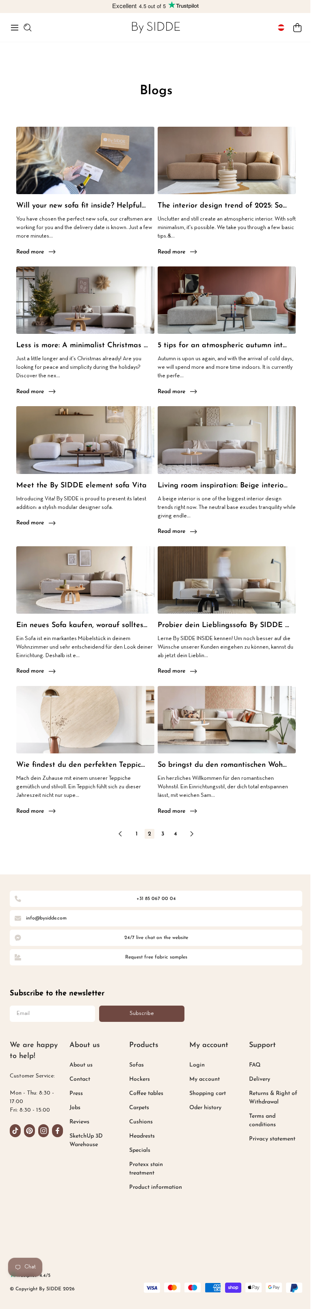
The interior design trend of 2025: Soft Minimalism (223, 206)
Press (76, 1093)
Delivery (259, 1079)
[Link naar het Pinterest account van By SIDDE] (29, 1130)
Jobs (74, 1108)
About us (81, 1065)
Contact (79, 1079)
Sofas (136, 1065)
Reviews (79, 1122)
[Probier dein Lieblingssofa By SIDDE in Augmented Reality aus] (227, 580)
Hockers (139, 1079)
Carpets (139, 1108)
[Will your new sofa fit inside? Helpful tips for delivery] (85, 160)
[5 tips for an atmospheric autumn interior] (227, 300)
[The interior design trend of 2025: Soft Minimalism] (227, 160)
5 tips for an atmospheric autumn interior (223, 345)
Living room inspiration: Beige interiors (223, 485)
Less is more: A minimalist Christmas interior (82, 345)
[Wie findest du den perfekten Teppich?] (85, 719)
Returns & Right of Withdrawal (273, 1097)
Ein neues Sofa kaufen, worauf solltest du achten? (82, 625)
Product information (155, 1187)
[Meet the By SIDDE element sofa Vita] (85, 440)
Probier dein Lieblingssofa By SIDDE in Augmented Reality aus (223, 625)
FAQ (254, 1065)
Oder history (205, 1108)
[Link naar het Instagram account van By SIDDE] (43, 1130)
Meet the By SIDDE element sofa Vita (81, 485)
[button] (15, 27)
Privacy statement (272, 1139)
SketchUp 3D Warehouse (86, 1140)
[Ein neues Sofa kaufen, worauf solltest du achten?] (85, 580)
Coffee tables (146, 1093)
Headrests (142, 1136)
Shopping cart (207, 1093)
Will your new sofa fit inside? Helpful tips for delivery (82, 206)
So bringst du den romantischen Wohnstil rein (223, 765)
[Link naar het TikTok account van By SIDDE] (15, 1130)
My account (204, 1079)
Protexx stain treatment (146, 1169)
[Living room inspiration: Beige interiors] (227, 440)
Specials (139, 1150)
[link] (156, 27)
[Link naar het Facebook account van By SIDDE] (57, 1130)
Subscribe (142, 1013)
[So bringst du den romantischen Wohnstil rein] (227, 719)
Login (197, 1065)
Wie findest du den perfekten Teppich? (82, 765)
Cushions (141, 1122)
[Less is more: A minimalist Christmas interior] (85, 300)
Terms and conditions (262, 1120)
